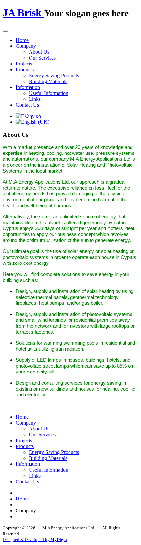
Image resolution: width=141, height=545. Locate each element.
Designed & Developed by (35, 539)
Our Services (42, 58)
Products (25, 69)
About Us (39, 52)
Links (35, 99)
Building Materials (48, 81)
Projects (24, 63)
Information (28, 87)
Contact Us (27, 105)
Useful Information (48, 93)
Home (22, 40)
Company (26, 46)
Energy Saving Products (54, 75)
